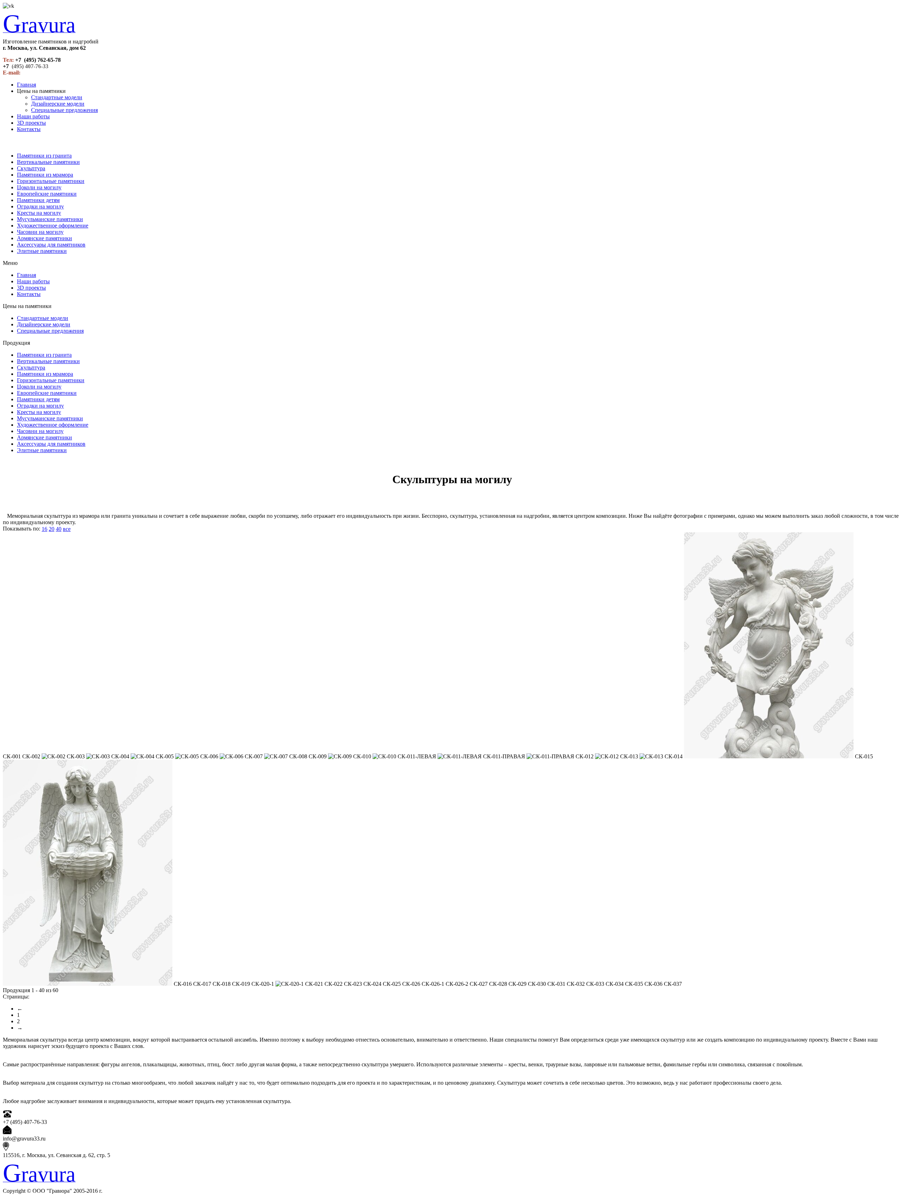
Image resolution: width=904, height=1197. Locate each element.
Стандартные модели (56, 97)
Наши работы (33, 116)
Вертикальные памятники (48, 162)
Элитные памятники (42, 251)
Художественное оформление (52, 226)
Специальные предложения (64, 110)
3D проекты (31, 123)
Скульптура (31, 168)
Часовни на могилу (40, 232)
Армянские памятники (44, 238)
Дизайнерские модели (57, 104)
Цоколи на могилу (39, 187)
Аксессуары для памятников (51, 245)
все (67, 529)
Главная (26, 85)
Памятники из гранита (44, 156)
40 (58, 529)
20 (51, 529)
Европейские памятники (47, 194)
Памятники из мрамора (45, 175)
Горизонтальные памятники (50, 181)
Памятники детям (38, 200)
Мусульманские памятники (50, 219)
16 (44, 529)
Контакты (29, 129)
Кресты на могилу (39, 213)
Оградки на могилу (40, 206)
